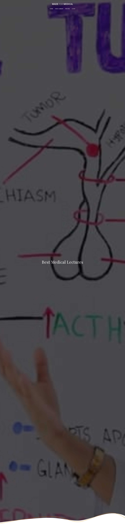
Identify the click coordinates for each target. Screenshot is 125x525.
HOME (51, 8)
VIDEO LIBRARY (59, 8)
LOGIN (73, 8)
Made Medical (62, 4)
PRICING (67, 8)
